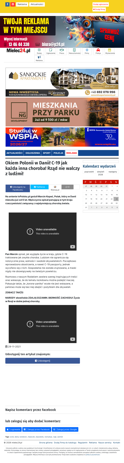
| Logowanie (14, 429)
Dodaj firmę (100, 9)
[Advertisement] (23, 385)
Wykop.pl (55, 190)
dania (17, 437)
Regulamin (82, 442)
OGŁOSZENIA (33, 153)
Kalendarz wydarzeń (99, 166)
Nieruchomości (75, 53)
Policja (98, 53)
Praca (61, 53)
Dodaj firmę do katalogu (65, 442)
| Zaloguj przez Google (66, 429)
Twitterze (40, 187)
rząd (54, 437)
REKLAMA (71, 153)
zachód (60, 437)
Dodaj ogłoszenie (100, 4)
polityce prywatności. (93, 455)
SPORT (46, 153)
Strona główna (45, 442)
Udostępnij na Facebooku (18, 188)
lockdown (23, 437)
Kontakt (116, 442)
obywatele (40, 437)
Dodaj (39, 53)
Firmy (87, 53)
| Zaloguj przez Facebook (38, 429)
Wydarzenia (109, 53)
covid (12, 437)
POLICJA (58, 153)
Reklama (22, 4)
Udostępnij (43, 360)
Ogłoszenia (50, 53)
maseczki (31, 437)
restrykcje (48, 437)
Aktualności (37, 4)
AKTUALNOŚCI (14, 153)
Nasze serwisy (105, 442)
